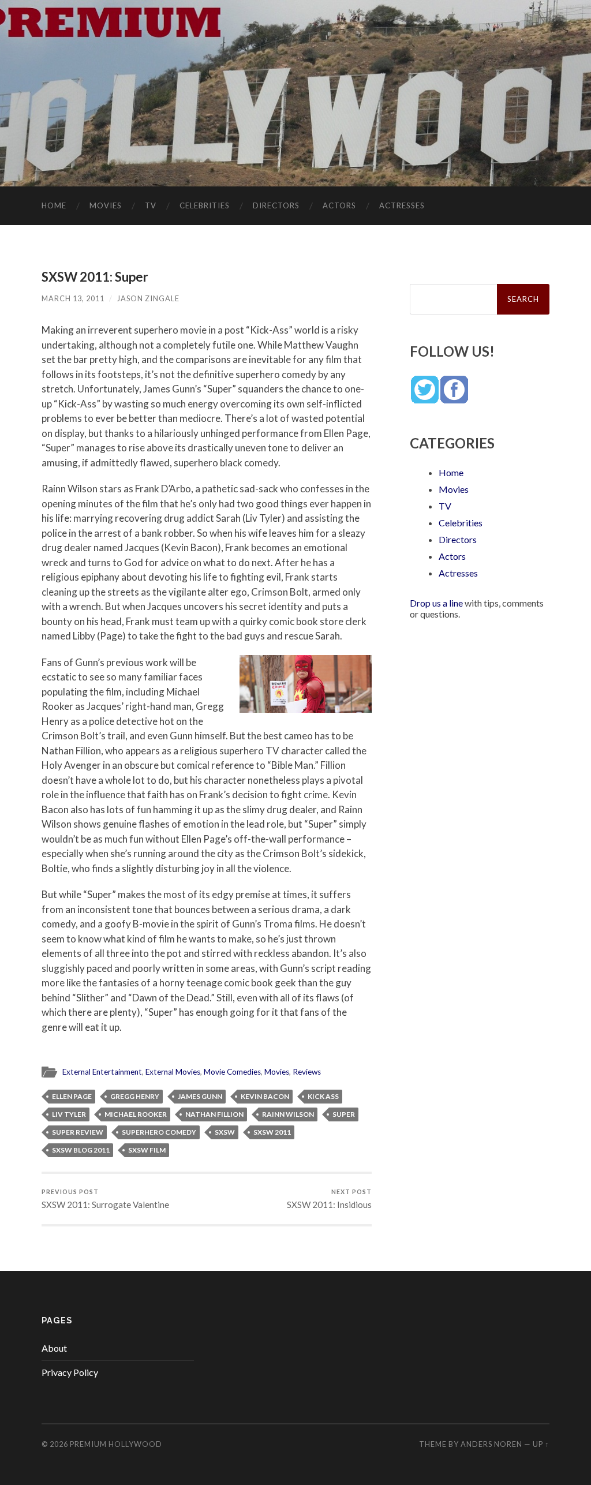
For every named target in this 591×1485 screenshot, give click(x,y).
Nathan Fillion (214, 1114)
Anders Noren (491, 1444)
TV (150, 205)
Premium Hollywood (116, 1444)
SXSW (225, 1132)
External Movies (172, 1071)
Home (54, 205)
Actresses (402, 205)
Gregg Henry (134, 1096)
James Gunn (200, 1096)
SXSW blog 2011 (81, 1150)
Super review (77, 1132)
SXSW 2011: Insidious (329, 1199)
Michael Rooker (135, 1114)
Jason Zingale (148, 298)
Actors (339, 205)
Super (343, 1114)
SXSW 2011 (272, 1132)
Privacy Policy (70, 1372)
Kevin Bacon (265, 1096)
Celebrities (204, 205)
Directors (276, 205)
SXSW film (147, 1150)
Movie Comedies (232, 1071)
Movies (105, 205)
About (54, 1347)
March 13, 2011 (73, 298)
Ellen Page (72, 1096)
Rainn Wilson (288, 1114)
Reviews (307, 1071)
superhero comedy (159, 1132)
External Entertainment (102, 1071)
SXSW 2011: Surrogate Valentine (105, 1199)
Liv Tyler (69, 1114)
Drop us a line (436, 602)
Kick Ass (323, 1096)
